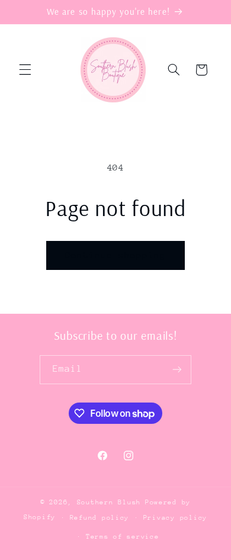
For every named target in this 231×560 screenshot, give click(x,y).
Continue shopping (115, 255)
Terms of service (122, 536)
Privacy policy (175, 518)
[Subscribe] (177, 369)
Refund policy (100, 518)
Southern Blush (109, 502)
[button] (24, 69)
